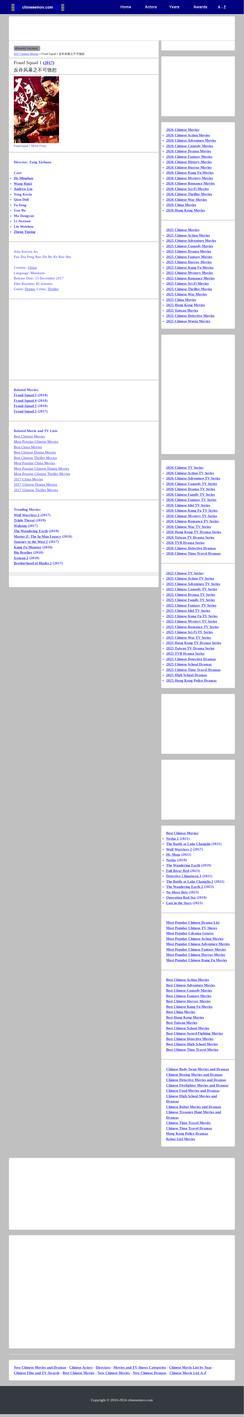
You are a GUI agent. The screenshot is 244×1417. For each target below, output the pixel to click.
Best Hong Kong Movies (185, 1017)
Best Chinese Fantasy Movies (188, 996)
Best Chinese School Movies (187, 1028)
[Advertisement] (122, 28)
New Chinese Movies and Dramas (40, 1367)
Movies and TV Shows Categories (140, 1367)
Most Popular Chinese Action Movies (195, 939)
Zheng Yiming (24, 232)
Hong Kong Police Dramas (187, 1133)
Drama (30, 289)
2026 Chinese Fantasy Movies (189, 157)
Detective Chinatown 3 (183, 876)
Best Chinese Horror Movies (188, 1001)
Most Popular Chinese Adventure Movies (198, 944)
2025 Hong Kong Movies (185, 305)
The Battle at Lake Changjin (188, 844)
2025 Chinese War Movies (186, 294)
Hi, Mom (173, 854)
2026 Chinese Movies (182, 130)
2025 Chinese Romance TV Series (192, 627)
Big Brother (23, 552)
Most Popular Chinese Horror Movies (195, 955)
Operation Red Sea (181, 897)
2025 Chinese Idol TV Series (188, 611)
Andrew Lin (23, 189)
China (32, 267)
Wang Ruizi (23, 183)
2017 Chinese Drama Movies (35, 484)
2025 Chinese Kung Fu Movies (190, 267)
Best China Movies (28, 447)
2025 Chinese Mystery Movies (189, 273)
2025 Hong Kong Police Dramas (191, 680)
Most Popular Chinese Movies (36, 441)
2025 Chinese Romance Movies (190, 278)
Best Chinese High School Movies (192, 1044)
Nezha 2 (172, 838)
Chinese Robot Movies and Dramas (193, 1107)
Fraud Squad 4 (25, 400)
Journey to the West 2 (31, 542)
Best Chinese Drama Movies (35, 452)
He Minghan (23, 178)
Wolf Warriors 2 (27, 515)
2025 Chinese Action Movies (188, 235)
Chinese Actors (81, 1367)
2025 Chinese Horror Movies (189, 262)
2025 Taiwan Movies (182, 310)
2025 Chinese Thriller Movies (189, 289)
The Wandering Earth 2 (184, 887)
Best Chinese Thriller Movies (35, 458)
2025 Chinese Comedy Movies (189, 246)
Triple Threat (24, 520)
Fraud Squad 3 (25, 406)
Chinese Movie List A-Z (187, 1373)
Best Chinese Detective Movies (190, 1039)
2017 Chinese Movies (26, 54)
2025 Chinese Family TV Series (190, 600)
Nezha (171, 860)
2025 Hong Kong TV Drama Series (193, 643)
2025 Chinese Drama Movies (188, 251)
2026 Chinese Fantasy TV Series (191, 500)
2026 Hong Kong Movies (185, 210)
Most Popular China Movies (34, 463)
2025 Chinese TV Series (184, 573)
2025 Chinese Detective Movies (190, 316)
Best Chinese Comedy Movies (189, 990)
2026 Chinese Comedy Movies (189, 146)
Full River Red (177, 871)
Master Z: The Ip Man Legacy (37, 536)
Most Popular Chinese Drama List (192, 922)
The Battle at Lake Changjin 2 (189, 881)
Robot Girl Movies (180, 1139)
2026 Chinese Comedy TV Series (191, 484)
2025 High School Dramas (186, 675)
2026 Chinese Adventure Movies (191, 140)
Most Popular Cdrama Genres (190, 933)
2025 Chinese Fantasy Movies (189, 257)
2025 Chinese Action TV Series (190, 578)
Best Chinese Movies (29, 436)
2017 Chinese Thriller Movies (36, 490)
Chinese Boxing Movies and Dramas (194, 1075)
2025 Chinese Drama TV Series (190, 595)
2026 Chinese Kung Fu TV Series (192, 510)
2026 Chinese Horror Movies (189, 167)
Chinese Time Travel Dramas (189, 1128)
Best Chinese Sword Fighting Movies (194, 1033)
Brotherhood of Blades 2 (33, 563)
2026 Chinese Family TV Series (190, 494)
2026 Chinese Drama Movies (188, 151)
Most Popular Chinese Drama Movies (41, 468)
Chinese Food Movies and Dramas (192, 1090)
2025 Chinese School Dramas (189, 664)
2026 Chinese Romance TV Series (192, 521)
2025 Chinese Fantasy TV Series (191, 605)
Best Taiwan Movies (181, 1023)
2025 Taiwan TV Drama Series (190, 648)
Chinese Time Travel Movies (188, 1123)
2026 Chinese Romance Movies (190, 183)
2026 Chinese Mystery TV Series (191, 516)
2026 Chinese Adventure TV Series (193, 478)
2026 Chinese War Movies (186, 199)
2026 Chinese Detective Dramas (191, 548)
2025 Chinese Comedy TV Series (191, 589)
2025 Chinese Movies (182, 230)
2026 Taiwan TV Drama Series (190, 537)
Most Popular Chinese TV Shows (191, 928)
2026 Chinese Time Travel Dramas (193, 553)
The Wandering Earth (31, 531)
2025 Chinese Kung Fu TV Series (192, 616)
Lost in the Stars (179, 903)
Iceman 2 (21, 558)
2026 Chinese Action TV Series (190, 473)
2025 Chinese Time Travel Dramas (193, 670)
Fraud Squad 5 (25, 395)
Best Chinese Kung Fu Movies (189, 1007)
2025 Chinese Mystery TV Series (191, 621)
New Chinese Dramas (149, 1373)
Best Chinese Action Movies (187, 980)
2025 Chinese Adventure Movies (191, 240)
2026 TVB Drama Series (185, 543)
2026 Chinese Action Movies (188, 135)
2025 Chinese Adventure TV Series (193, 584)
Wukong (20, 526)
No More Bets (177, 892)
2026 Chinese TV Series (184, 467)
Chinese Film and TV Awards (37, 1373)
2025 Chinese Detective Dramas (191, 659)
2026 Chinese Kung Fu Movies (190, 173)
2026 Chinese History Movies (189, 162)
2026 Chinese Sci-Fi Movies (187, 189)
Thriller (53, 289)
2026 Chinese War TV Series (188, 527)
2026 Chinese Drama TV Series (190, 489)
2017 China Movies (28, 479)
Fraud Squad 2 (25, 411)
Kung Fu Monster (27, 547)
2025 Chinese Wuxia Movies (188, 321)
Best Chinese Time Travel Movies (192, 1049)
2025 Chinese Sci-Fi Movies (187, 283)
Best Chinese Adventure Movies (190, 985)
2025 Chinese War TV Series (188, 637)
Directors (103, 1367)
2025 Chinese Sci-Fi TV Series (189, 632)
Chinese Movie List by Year (190, 1367)
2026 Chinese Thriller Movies (189, 194)
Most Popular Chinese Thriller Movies (42, 474)
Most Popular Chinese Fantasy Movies (196, 949)
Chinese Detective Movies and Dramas (196, 1080)
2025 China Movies (181, 300)
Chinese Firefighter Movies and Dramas (197, 1085)
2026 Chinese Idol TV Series (188, 505)
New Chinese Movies (114, 1373)
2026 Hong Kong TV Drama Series (193, 532)
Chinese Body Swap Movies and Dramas (197, 1069)
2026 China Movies (181, 205)
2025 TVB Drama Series (185, 653)
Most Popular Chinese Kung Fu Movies (196, 960)
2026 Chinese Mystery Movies (189, 178)
